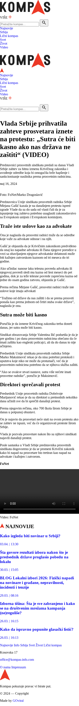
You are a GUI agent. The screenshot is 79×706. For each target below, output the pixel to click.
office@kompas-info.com (17, 659)
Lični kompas (9, 36)
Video (4, 47)
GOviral (18, 700)
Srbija (4, 32)
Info (16, 645)
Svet (3, 39)
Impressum (18, 667)
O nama (5, 667)
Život (3, 43)
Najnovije (6, 28)
